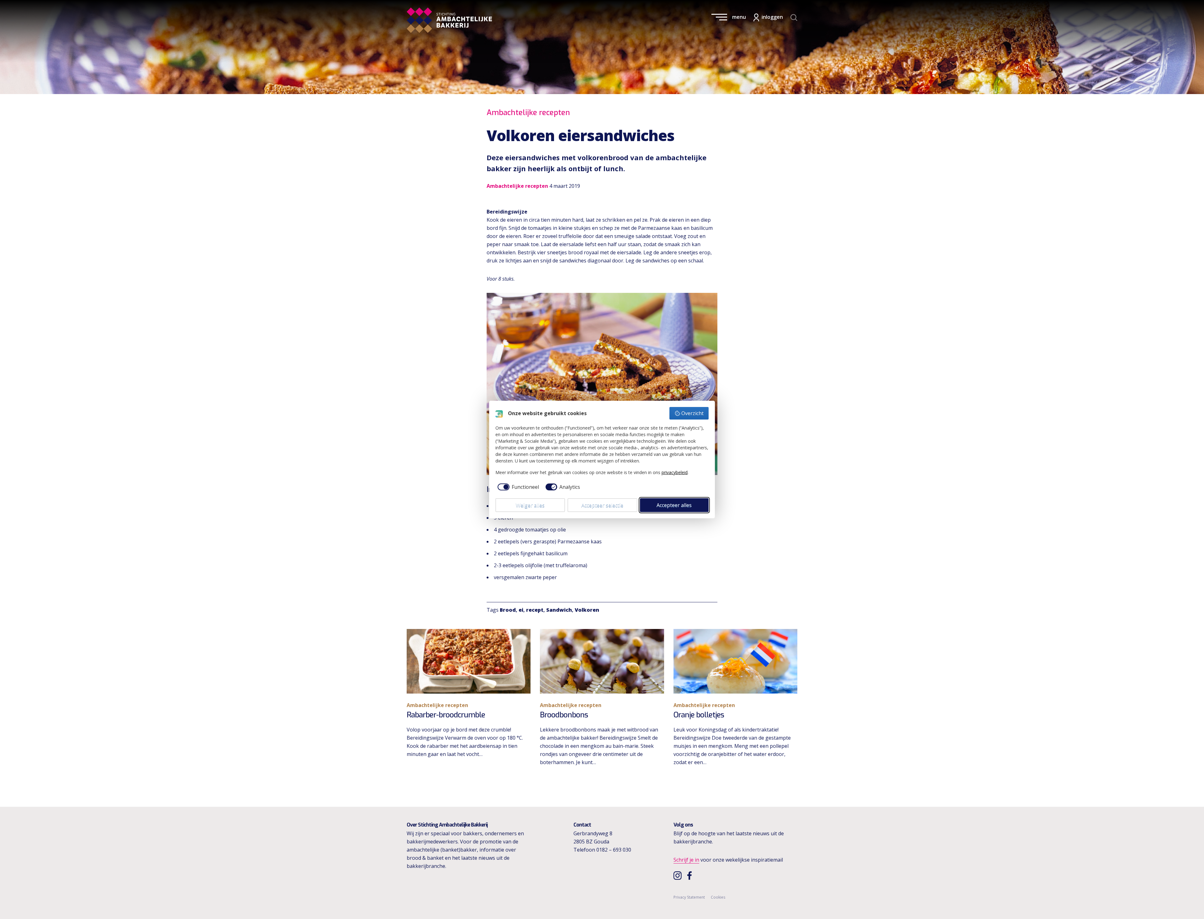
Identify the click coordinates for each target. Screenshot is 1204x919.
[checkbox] (517, 487)
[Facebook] (691, 875)
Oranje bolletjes (698, 715)
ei (521, 609)
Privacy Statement (689, 897)
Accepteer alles (674, 505)
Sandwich (559, 609)
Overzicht (692, 413)
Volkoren (587, 609)
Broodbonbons (564, 715)
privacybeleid (675, 472)
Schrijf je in (686, 859)
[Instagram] (678, 875)
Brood (508, 609)
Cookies (718, 897)
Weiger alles (530, 505)
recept (534, 609)
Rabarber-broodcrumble (446, 715)
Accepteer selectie (602, 505)
